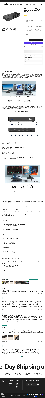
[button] (25, 15)
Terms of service (9, 395)
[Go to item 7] (27, 282)
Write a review (34, 279)
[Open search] (39, 279)
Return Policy (11, 384)
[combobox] (34, 1)
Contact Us (10, 383)
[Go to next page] (25, 356)
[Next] (31, 1)
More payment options (33, 44)
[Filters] (41, 279)
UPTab (24, 7)
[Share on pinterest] (41, 293)
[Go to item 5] (19, 282)
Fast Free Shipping (17, 373)
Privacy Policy (11, 385)
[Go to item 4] (14, 29)
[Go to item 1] (4, 282)
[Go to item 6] (23, 282)
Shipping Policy (11, 386)
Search (10, 382)
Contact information (4, 396)
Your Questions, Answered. (18, 386)
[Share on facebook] (38, 293)
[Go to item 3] (10, 29)
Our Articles (17, 387)
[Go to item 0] (3, 29)
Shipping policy (12, 395)
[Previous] (14, 1)
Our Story (17, 384)
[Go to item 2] (7, 29)
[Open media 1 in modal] (11, 17)
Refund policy (6, 395)
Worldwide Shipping (28, 373)
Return (17, 383)
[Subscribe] (38, 384)
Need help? (42, 46)
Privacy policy (3, 395)
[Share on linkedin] (42, 293)
